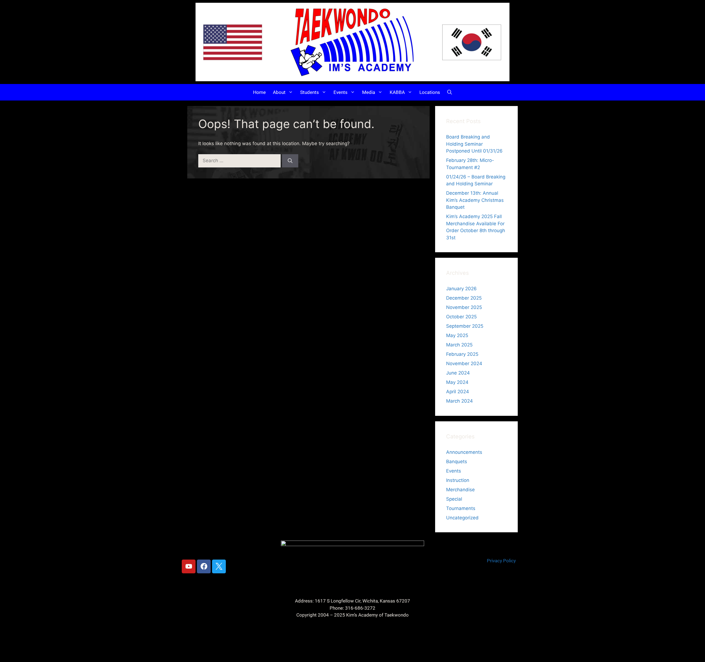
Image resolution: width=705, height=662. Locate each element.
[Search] (290, 160)
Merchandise (460, 489)
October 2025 (461, 316)
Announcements (464, 452)
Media (368, 92)
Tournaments (460, 508)
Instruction (457, 480)
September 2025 (464, 326)
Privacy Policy (501, 560)
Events (340, 92)
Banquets (456, 461)
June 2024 (458, 373)
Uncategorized (462, 517)
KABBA (397, 92)
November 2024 (464, 363)
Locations (429, 92)
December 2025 (464, 298)
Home (259, 92)
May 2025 (457, 335)
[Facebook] (204, 566)
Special (454, 499)
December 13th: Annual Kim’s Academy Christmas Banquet (475, 200)
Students (309, 92)
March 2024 (459, 401)
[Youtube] (189, 566)
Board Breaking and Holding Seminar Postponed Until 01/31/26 (474, 144)
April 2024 (457, 391)
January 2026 (461, 288)
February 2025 (462, 354)
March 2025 (459, 345)
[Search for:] (240, 160)
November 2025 (464, 307)
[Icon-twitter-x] (219, 566)
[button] (449, 92)
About (279, 92)
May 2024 (457, 382)
